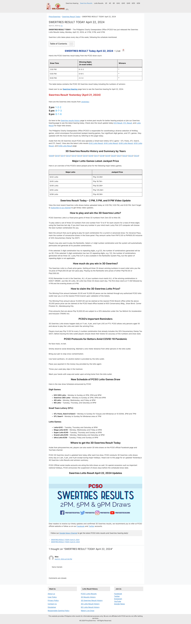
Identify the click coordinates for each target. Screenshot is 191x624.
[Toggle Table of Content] (70, 44)
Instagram (118, 599)
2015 (85, 156)
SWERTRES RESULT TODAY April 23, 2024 (65, 542)
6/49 (128, 3)
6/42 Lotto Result (96, 143)
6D (114, 3)
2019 (108, 156)
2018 (102, 156)
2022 (125, 156)
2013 (74, 156)
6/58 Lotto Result (65, 146)
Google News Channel (68, 533)
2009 (51, 156)
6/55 (133, 3)
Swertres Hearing (72, 3)
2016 (91, 156)
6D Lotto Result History (90, 607)
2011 (63, 156)
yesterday (85, 102)
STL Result (127, 123)
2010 (57, 156)
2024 (136, 156)
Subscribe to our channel (61, 208)
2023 (131, 156)
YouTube (117, 601)
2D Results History (88, 597)
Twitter (91, 526)
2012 (68, 156)
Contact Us (52, 604)
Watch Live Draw (87, 611)
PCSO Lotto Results (89, 594)
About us (51, 594)
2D (106, 3)
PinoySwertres (54, 17)
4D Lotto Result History (90, 604)
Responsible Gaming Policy (58, 611)
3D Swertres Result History (92, 601)
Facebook (81, 526)
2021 (119, 156)
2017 (96, 156)
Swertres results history (70, 121)
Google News (119, 604)
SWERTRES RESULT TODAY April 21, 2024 (65, 539)
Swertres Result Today (71, 17)
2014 (80, 156)
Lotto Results (98, 3)
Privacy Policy (53, 601)
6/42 (118, 3)
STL (67, 9)
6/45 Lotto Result (111, 143)
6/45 (123, 3)
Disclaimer (52, 607)
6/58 (138, 3)
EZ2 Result (118, 123)
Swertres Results (86, 3)
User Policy (52, 597)
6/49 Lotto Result (126, 143)
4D (110, 3)
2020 (113, 156)
